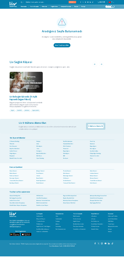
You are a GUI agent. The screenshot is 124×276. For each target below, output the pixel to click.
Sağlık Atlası (54, 6)
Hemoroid (65, 148)
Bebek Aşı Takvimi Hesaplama (70, 200)
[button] (22, 2)
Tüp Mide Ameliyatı (67, 141)
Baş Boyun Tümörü (14, 183)
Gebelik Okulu (94, 229)
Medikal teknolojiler (78, 224)
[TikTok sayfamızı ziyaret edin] (93, 2)
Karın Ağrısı (93, 148)
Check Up (92, 141)
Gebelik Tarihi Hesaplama (96, 198)
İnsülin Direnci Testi (15, 200)
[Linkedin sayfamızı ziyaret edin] (90, 2)
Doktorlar (44, 6)
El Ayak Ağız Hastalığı (95, 153)
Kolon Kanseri (93, 171)
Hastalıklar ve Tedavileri (79, 229)
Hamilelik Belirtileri (68, 143)
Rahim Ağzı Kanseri (68, 175)
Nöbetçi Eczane (95, 226)
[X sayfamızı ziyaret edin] (83, 2)
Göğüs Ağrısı (13, 153)
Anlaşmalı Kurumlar (66, 6)
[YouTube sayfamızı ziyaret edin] (88, 2)
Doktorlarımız (77, 219)
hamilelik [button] (19, 110)
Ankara (57, 224)
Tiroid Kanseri (39, 173)
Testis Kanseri (93, 183)
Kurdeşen (65, 158)
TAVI (64, 156)
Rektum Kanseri (94, 175)
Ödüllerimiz (39, 224)
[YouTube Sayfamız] (105, 242)
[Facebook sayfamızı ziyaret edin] (80, 2)
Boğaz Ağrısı (93, 146)
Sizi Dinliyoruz (95, 221)
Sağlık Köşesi (76, 221)
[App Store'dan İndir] (26, 234)
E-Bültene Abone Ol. (95, 126)
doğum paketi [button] (35, 110)
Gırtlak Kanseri (67, 180)
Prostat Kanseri (67, 171)
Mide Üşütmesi (67, 146)
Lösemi (38, 175)
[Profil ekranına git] (112, 6)
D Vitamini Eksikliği (14, 141)
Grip (91, 158)
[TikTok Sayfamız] (112, 242)
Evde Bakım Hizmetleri (97, 224)
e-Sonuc (93, 219)
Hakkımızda (39, 216)
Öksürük (12, 143)
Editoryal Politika (112, 216)
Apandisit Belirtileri (41, 153)
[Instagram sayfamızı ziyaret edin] (85, 2)
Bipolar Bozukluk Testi (68, 198)
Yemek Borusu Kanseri (96, 180)
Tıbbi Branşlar (34, 6)
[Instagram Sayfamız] (102, 242)
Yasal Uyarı (111, 224)
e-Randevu (94, 216)
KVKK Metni (110, 221)
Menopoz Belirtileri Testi (96, 200)
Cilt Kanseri (66, 178)
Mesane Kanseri (94, 178)
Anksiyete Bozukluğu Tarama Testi (98, 195)
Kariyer (83, 6)
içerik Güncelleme (112, 219)
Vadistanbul (59, 219)
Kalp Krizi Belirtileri (15, 148)
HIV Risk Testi (39, 195)
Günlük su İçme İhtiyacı (42, 205)
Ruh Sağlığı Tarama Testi (15, 198)
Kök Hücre (39, 156)
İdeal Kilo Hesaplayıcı (41, 198)
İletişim (76, 6)
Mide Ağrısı (39, 146)
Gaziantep (58, 226)
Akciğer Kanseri (40, 171)
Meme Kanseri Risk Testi (69, 203)
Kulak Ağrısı (66, 153)
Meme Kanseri (13, 171)
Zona (37, 148)
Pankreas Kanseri (14, 175)
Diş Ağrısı (39, 151)
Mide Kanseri (66, 173)
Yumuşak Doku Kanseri (69, 183)
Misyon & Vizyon (40, 219)
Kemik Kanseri (40, 183)
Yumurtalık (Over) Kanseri (16, 180)
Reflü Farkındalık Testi (41, 203)
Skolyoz (38, 141)
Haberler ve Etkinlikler (42, 231)
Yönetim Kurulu (40, 221)
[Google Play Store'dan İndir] (15, 234)
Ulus (57, 216)
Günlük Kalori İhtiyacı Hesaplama (18, 205)
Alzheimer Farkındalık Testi (43, 200)
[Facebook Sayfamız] (95, 242)
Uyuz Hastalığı (40, 158)
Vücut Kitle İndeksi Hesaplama (17, 203)
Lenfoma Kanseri (94, 173)
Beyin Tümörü (39, 178)
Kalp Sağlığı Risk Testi (95, 203)
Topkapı (58, 221)
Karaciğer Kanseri (14, 178)
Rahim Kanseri (13, 173)
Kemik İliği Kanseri (41, 180)
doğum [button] (12, 110)
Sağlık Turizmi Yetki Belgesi (43, 226)
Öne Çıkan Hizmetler (78, 226)
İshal (37, 143)
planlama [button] (27, 110)
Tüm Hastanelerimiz (61, 229)
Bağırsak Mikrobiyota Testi (69, 195)
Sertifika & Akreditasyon (42, 229)
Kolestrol (92, 143)
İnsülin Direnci (13, 151)
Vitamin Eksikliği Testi (15, 195)
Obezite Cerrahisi (94, 156)
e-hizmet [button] (71, 2)
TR (111, 2)
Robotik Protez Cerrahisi (16, 158)
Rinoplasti (12, 156)
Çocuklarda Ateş (94, 151)
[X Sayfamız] (99, 242)
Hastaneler (24, 6)
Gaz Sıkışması (13, 146)
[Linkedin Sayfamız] (109, 242)
